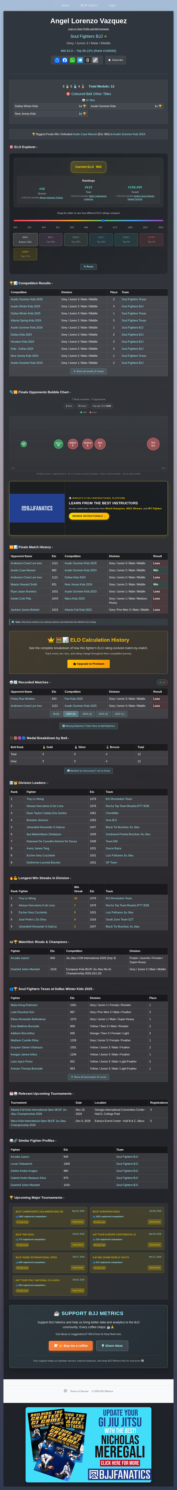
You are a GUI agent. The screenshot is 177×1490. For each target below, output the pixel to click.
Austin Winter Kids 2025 (25, 306)
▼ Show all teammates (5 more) (88, 1077)
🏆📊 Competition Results (31, 283)
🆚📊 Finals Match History (31, 547)
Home (65, 5)
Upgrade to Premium (90, 663)
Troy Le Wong (35, 799)
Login (112, 5)
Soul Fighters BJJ (86, 36)
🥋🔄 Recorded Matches (29, 682)
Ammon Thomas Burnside (27, 1068)
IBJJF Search (89, 5)
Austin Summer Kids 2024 (27, 327)
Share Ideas (114, 1345)
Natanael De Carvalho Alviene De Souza (52, 841)
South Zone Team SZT (120, 919)
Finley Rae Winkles (23, 698)
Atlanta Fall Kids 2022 (78, 609)
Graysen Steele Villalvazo (27, 1047)
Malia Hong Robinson (24, 1005)
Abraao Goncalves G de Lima (37, 905)
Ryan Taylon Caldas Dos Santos (47, 813)
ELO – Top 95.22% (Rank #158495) (88, 51)
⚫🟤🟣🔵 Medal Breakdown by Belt (39, 738)
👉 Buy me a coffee (73, 1345)
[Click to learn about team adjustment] (105, 36)
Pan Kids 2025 (74, 698)
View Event (77, 1222)
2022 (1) (119, 713)
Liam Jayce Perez (22, 1061)
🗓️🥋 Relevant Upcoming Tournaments (41, 1093)
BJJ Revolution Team (119, 799)
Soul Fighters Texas (134, 299)
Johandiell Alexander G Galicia (46, 827)
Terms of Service (79, 1391)
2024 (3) (87, 713)
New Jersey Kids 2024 (24, 355)
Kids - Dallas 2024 (22, 348)
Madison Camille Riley (25, 1040)
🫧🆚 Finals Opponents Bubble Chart (40, 392)
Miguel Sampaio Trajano (51, 197)
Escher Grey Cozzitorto (41, 855)
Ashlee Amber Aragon (24, 1170)
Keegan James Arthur (24, 1054)
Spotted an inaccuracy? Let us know (90, 770)
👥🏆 (51, 989)
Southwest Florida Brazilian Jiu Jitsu (128, 834)
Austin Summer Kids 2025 (27, 299)
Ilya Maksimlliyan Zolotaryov (44, 834)
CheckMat (112, 813)
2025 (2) (71, 713)
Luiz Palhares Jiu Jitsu (119, 855)
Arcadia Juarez (20, 958)
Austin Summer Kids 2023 (27, 362)
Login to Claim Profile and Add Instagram (88, 29)
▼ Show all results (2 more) (88, 371)
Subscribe (117, 60)
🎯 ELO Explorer (23, 147)
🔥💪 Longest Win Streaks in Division (40, 878)
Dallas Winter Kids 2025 (25, 313)
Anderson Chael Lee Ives (26, 563)
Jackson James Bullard (25, 609)
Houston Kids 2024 (22, 341)
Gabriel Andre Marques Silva (28, 1177)
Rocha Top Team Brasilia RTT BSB (127, 806)
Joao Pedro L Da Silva (32, 919)
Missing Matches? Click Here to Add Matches (90, 726)
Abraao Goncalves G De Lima (45, 806)
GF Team (111, 862)
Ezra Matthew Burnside (25, 1026)
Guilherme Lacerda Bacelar (43, 862)
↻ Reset (88, 266)
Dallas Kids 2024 (21, 334)
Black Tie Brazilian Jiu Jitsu (122, 827)
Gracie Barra (113, 848)
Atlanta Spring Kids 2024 (26, 320)
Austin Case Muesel (23, 570)
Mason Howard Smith (24, 584)
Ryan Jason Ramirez (23, 591)
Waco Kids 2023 (75, 598)
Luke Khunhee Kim (22, 1012)
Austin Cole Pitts (21, 598)
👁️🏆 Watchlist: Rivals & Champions (39, 942)
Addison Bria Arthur (23, 1033)
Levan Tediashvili (21, 1163)
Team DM (112, 841)
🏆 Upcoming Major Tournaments (36, 1197)
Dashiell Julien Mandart (25, 969)
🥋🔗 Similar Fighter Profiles (32, 1140)
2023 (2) (103, 713)
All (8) (56, 713)
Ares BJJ (111, 820)
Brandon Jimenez (37, 820)
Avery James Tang (38, 848)
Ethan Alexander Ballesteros (28, 1019)
